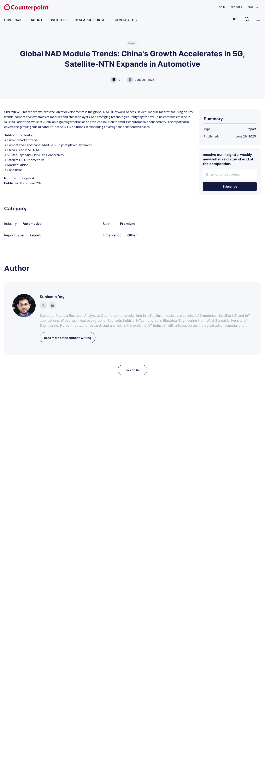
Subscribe (230, 186)
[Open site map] (258, 19)
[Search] (246, 19)
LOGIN (221, 7)
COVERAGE (13, 20)
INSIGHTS (58, 20)
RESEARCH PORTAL (90, 20)
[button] (253, 7)
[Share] (235, 19)
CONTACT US (126, 20)
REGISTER (236, 7)
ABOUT (37, 20)
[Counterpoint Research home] (26, 7)
